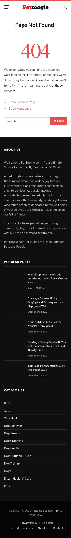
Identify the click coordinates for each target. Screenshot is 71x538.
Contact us (59, 528)
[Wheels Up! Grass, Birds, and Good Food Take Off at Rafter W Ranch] (14, 279)
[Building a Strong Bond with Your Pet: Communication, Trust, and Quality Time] (14, 347)
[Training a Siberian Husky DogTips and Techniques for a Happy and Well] (14, 303)
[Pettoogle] (35, 7)
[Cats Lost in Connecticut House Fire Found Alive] (14, 371)
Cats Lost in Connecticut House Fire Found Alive (46, 368)
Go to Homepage (19, 108)
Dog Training (12, 463)
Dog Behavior (13, 425)
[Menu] (6, 7)
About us (43, 528)
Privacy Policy (29, 522)
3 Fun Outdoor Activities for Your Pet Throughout (44, 324)
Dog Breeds (12, 433)
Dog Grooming (13, 440)
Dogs (7, 471)
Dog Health (11, 448)
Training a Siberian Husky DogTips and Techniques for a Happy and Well (45, 302)
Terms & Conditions (21, 528)
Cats (7, 410)
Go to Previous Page (22, 102)
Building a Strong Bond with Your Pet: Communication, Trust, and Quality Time (47, 346)
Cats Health (12, 418)
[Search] (65, 7)
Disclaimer (48, 522)
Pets (7, 486)
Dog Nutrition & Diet (17, 456)
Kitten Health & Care (17, 478)
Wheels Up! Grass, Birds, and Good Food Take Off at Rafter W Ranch (47, 278)
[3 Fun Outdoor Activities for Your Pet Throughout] (14, 327)
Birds (7, 403)
